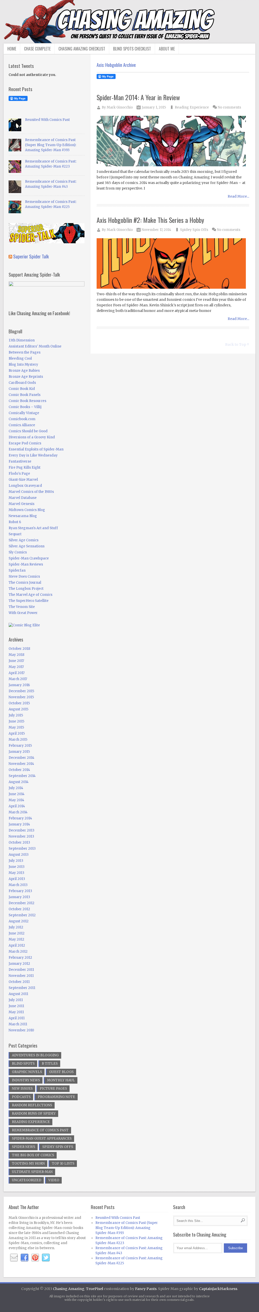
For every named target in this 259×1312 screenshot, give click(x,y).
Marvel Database (23, 498)
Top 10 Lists (63, 1163)
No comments (229, 107)
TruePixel (94, 1289)
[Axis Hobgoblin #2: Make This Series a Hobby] (173, 263)
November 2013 (21, 836)
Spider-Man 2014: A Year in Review (138, 97)
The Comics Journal (25, 582)
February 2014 (20, 818)
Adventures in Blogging (35, 1055)
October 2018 (19, 649)
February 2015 (20, 745)
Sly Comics (18, 552)
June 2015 (16, 721)
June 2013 (17, 867)
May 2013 (16, 873)
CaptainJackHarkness (218, 1289)
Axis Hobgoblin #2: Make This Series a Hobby (150, 220)
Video (53, 1180)
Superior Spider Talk (31, 256)
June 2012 (17, 933)
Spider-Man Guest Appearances (42, 1138)
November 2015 (21, 697)
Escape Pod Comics (25, 443)
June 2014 (17, 794)
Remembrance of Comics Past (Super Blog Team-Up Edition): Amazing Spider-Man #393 (50, 145)
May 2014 (16, 800)
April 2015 (17, 733)
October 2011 (19, 982)
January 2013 (19, 897)
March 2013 (18, 885)
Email (14, 1258)
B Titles (50, 1063)
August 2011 (18, 994)
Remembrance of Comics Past (40, 1130)
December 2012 (21, 903)
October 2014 (19, 770)
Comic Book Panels (24, 395)
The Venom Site (22, 607)
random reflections (32, 1105)
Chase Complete (37, 49)
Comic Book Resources (27, 401)
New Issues (22, 1088)
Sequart (15, 534)
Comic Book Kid (22, 389)
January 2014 (19, 824)
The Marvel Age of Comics (30, 595)
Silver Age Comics (23, 540)
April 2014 (17, 806)
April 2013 (17, 879)
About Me (167, 49)
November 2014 (21, 764)
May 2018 (16, 655)
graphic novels (27, 1072)
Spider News (23, 1147)
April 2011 (17, 1018)
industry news (26, 1080)
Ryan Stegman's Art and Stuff (33, 528)
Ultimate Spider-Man (32, 1172)
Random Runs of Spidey (34, 1113)
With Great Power (23, 613)
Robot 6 (15, 522)
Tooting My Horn (28, 1163)
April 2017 (17, 673)
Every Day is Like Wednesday (33, 455)
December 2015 (21, 691)
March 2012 (18, 951)
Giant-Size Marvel (23, 479)
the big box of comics (33, 1155)
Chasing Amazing (68, 1289)
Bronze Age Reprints (26, 376)
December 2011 (21, 970)
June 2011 (16, 1006)
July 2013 (16, 861)
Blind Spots (23, 1063)
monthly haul (61, 1080)
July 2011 (16, 1000)
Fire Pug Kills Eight (24, 467)
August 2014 (19, 782)
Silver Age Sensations (27, 546)
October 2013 (19, 842)
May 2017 (16, 667)
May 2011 (16, 1012)
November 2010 (21, 1030)
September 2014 (22, 776)
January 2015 (19, 751)
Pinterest (35, 1258)
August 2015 (18, 709)
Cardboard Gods (22, 383)
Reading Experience (192, 107)
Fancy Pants (146, 1289)
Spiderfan (17, 570)
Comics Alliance (22, 425)
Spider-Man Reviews (26, 564)
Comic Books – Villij (25, 407)
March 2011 (18, 1024)
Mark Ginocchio (120, 107)
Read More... (238, 196)
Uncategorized (26, 1180)
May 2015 (16, 727)
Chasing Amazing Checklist (81, 49)
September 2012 (22, 915)
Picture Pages (53, 1088)
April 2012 (17, 945)
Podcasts (21, 1097)
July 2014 (16, 788)
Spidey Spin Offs (194, 230)
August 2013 (19, 854)
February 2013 (20, 891)
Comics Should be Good (28, 431)
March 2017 (18, 679)
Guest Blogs (61, 1072)
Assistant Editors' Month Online (35, 346)
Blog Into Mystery (23, 364)
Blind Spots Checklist (132, 49)
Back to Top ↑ (237, 344)
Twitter (46, 1258)
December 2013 (21, 830)
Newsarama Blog (23, 516)
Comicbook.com (22, 419)
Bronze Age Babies (24, 370)
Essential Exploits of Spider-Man (36, 449)
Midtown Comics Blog (27, 510)
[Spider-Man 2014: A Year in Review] (173, 141)
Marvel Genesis (21, 504)
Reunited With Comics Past (47, 120)
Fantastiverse (20, 461)
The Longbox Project (26, 588)
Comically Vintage (24, 413)
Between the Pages (24, 352)
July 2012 (16, 927)
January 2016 (19, 685)
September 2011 (22, 988)
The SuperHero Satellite (29, 601)
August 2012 (19, 921)
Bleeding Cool (20, 358)
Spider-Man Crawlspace (29, 558)
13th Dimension (22, 340)
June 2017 (16, 661)
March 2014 (18, 812)
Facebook (24, 1258)
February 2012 (20, 957)
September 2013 (22, 848)
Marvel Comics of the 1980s (31, 492)
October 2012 (19, 909)
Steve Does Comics (24, 576)
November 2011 (21, 976)
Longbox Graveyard (25, 486)
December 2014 (21, 758)
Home (11, 49)
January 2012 (19, 963)
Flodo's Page (19, 473)
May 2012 (16, 939)
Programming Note (56, 1097)
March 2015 (18, 739)
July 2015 (16, 715)
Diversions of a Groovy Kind (32, 437)
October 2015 (19, 703)
